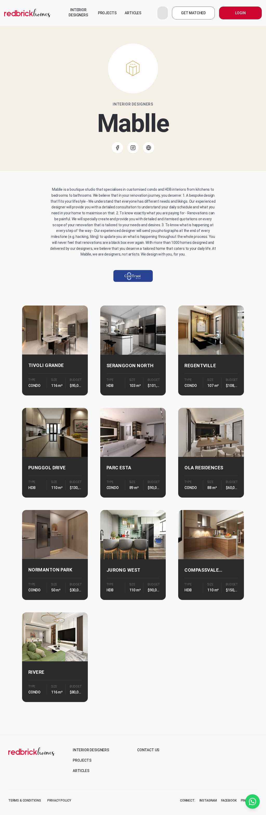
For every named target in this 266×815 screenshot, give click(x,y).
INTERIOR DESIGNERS (78, 12)
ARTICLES (133, 13)
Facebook (229, 800)
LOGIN (240, 13)
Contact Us (148, 750)
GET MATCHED (193, 13)
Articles (81, 771)
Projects (82, 760)
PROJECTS (107, 13)
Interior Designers (91, 750)
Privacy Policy (59, 800)
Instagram (208, 800)
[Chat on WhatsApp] (252, 801)
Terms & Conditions (24, 800)
